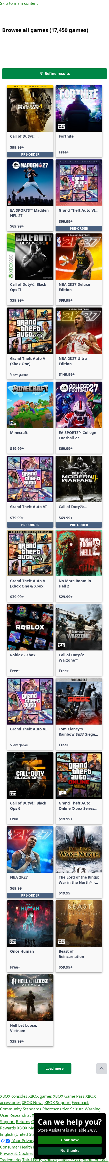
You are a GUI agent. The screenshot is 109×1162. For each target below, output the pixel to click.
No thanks (69, 1150)
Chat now (70, 1139)
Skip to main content (19, 3)
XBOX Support (57, 1102)
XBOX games (40, 1096)
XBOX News (32, 1102)
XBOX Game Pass (68, 1096)
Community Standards (20, 1108)
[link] (30, 121)
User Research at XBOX (21, 1115)
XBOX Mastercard (33, 1128)
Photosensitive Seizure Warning (71, 1108)
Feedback (80, 1102)
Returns (23, 1121)
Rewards (8, 1128)
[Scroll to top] (101, 1068)
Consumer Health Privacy (23, 1147)
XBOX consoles (13, 1096)
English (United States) (20, 1134)
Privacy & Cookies (16, 1153)
